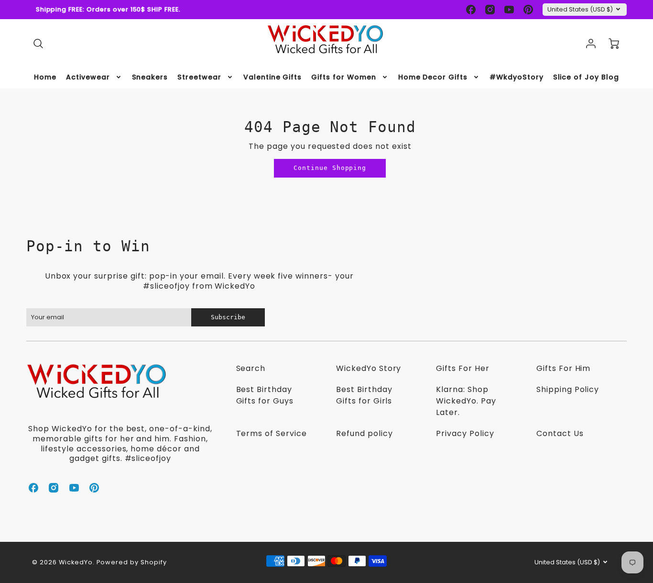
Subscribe (228, 317)
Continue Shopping (330, 167)
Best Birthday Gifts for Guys (265, 395)
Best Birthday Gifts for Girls (364, 395)
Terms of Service (271, 433)
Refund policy (364, 433)
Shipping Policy (567, 389)
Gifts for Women (343, 77)
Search (251, 368)
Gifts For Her (462, 368)
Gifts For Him (563, 368)
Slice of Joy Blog (586, 77)
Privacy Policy (465, 433)
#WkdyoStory (517, 77)
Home (45, 77)
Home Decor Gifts (433, 77)
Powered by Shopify (132, 562)
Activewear (88, 77)
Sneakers (150, 77)
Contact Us (560, 433)
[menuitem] (45, 77)
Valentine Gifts (272, 77)
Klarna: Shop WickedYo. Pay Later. (466, 401)
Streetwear (199, 77)
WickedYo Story (368, 368)
